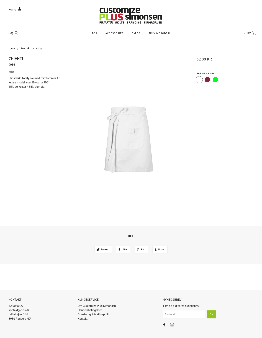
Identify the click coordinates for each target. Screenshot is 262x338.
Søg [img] (11, 33)
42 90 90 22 (16, 306)
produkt (25, 48)
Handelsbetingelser (90, 310)
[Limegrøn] (215, 79)
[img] (164, 325)
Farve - (205, 73)
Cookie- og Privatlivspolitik (94, 314)
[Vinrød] (207, 79)
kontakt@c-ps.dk (19, 310)
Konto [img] (13, 9)
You (11, 71)
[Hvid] (199, 79)
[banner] (131, 15)
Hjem (12, 48)
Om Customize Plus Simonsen (97, 306)
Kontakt (83, 318)
